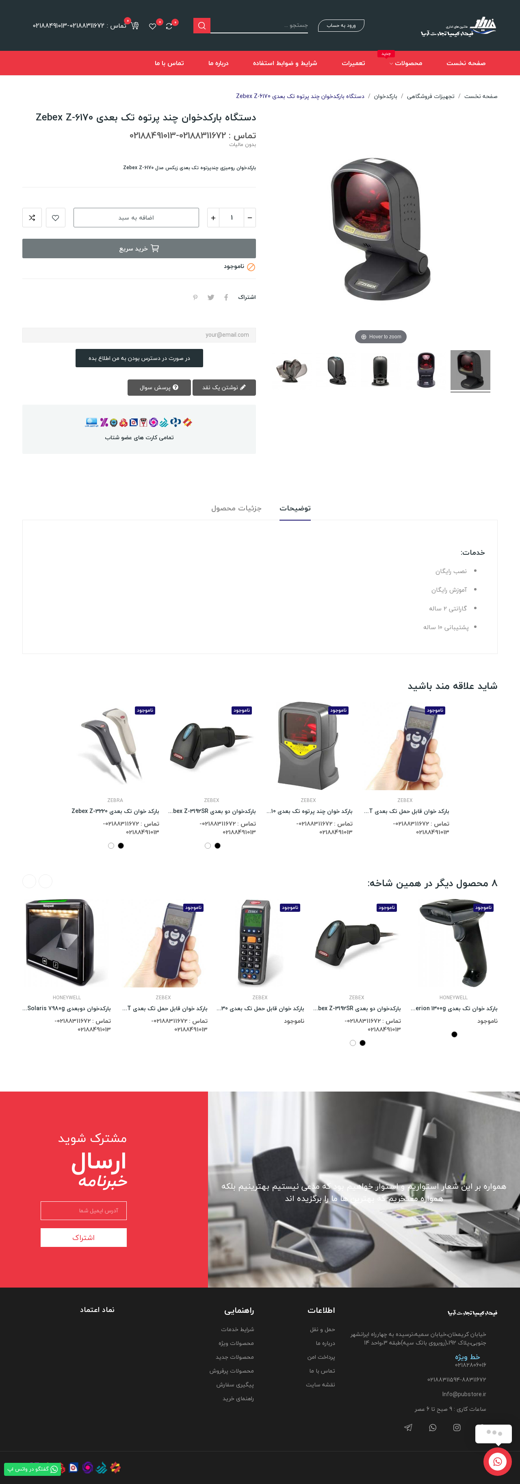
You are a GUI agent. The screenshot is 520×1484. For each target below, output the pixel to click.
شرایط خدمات (237, 1329)
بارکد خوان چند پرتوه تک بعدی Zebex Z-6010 (308, 811)
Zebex (211, 800)
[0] (169, 26)
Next (29, 881)
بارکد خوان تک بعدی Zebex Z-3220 (115, 811)
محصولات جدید (235, 1357)
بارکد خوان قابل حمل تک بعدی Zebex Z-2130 (260, 1009)
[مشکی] (121, 846)
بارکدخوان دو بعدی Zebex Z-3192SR (211, 811)
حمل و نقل (322, 1329)
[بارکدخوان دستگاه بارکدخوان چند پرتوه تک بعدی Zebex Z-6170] (470, 371)
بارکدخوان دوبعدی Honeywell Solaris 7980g (66, 1009)
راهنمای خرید (238, 1398)
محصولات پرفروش (232, 1370)
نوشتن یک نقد (221, 387)
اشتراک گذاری (226, 297)
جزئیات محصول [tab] (236, 508)
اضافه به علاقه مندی (55, 217)
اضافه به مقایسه (32, 217)
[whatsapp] (433, 1428)
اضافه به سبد (136, 217)
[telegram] (408, 1428)
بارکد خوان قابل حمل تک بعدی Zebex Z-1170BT (405, 811)
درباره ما (325, 1343)
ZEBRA (115, 800)
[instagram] (457, 1428)
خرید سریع (133, 248)
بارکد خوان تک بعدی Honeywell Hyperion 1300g (453, 1009)
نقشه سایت (320, 1384)
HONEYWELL (67, 998)
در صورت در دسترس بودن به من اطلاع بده (139, 358)
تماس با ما (322, 1370)
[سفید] (111, 846)
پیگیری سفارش (235, 1384)
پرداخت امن (321, 1357)
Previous (45, 881)
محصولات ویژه (236, 1343)
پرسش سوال (156, 387)
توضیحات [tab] (295, 508)
